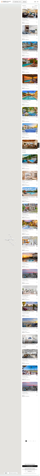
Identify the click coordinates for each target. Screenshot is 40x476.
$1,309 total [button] (27, 396)
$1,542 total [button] (27, 168)
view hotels (29, 471)
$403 (13, 244)
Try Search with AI (30, 466)
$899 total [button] (27, 39)
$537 (13, 239)
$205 (9, 234)
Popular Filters (24, 5)
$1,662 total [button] (27, 88)
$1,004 (6, 239)
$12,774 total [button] (27, 299)
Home (24, 473)
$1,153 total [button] (27, 137)
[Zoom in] (5, 473)
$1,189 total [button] (27, 283)
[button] (35, 441)
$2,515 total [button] (27, 234)
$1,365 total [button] (27, 72)
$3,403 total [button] (28, 379)
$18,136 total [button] (27, 201)
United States (29, 473)
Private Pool (25, 7)
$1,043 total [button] (27, 121)
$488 (9, 239)
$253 (10, 236)
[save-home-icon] (37, 18)
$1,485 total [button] (27, 55)
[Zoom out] (6, 473)
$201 (11, 243)
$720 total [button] (27, 250)
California (32, 473)
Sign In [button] (35, 1)
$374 (10, 241)
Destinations (26, 473)
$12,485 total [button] (27, 332)
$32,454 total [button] (28, 217)
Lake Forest (35, 473)
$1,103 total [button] (27, 363)
